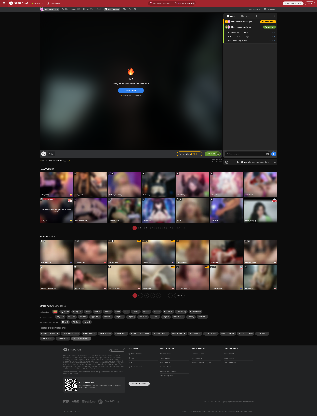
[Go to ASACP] (76, 401)
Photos (88, 9)
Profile (65, 9)
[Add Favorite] (43, 153)
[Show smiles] (267, 153)
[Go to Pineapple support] (100, 401)
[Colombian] (55, 312)
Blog (132, 358)
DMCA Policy (165, 362)
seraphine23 (46, 306)
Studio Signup (197, 358)
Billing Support (229, 358)
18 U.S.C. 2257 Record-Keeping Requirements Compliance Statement (229, 402)
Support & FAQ (229, 354)
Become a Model (198, 354)
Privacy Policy (165, 354)
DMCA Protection (230, 362)
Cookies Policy (165, 367)
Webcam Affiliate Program (201, 362)
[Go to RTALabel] (66, 401)
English (115, 350)
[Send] (273, 153)
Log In (310, 3)
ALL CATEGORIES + (81, 338)
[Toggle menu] (4, 3)
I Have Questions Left (139, 384)
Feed (98, 9)
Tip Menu (268, 27)
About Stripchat (136, 354)
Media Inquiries (136, 367)
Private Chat (267, 22)
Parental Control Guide (168, 371)
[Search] (176, 3)
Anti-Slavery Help (166, 375)
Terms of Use (165, 358)
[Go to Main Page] (19, 3)
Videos (75, 9)
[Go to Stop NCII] (112, 401)
